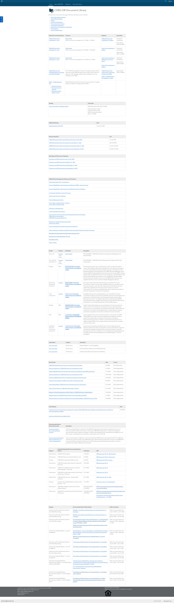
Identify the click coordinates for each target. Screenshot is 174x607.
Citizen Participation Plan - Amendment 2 (59, 182)
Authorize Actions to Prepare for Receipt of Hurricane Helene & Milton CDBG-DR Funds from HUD (73, 398)
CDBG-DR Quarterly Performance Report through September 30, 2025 (66, 149)
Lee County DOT (53, 345)
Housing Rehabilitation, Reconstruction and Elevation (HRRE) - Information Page (68, 185)
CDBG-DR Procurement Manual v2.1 (58, 218)
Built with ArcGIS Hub (7, 601)
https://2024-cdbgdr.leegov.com (25, 591)
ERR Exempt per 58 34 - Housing (104, 460)
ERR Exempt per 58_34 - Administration (106, 454)
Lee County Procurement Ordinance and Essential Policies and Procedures (67, 214)
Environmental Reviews (56, 30)
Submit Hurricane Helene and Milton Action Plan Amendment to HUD (66, 380)
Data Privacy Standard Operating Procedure (60, 221)
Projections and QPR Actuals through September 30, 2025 (63, 168)
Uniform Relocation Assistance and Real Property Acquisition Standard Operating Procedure (72, 230)
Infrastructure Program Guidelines (57, 196)
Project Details (68, 254)
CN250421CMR (69, 305)
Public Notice (69, 38)
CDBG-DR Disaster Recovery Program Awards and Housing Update (65, 365)
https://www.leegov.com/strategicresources (28, 589)
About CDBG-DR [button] (58, 4)
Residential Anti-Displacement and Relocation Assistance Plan (64, 233)
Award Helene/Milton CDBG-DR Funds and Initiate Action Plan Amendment (67, 384)
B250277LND (68, 294)
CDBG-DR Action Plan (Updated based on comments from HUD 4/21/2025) (56, 72)
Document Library (77, 4)
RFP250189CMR (69, 266)
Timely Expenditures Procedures (57, 211)
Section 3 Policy (53, 242)
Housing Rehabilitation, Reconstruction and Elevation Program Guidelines (67, 189)
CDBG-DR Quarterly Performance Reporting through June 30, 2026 (65, 139)
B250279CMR (68, 282)
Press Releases (54, 28)
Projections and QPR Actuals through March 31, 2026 (62, 162)
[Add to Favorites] (1, 17)
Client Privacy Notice (54, 223)
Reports (53, 20)
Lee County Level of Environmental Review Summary (54, 430)
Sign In (170, 1)
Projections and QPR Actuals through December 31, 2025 (63, 165)
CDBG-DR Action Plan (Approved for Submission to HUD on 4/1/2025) (108, 72)
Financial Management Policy (56, 200)
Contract (60, 254)
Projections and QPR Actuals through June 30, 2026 (61, 159)
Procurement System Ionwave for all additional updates (73, 268)
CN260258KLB (68, 314)
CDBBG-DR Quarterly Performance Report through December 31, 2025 (66, 145)
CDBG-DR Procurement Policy (56, 216)
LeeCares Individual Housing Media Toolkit (59, 416)
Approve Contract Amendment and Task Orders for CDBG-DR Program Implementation (70, 392)
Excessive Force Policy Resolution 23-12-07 (59, 236)
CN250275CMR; (69, 326)
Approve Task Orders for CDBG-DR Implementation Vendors (64, 388)
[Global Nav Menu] (1, 1)
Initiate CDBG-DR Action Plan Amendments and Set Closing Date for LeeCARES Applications (72, 371)
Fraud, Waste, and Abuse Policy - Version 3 (59, 203)
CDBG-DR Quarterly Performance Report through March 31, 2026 (65, 142)
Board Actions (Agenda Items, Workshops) (61, 27)
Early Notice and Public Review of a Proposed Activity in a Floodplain (90, 551)
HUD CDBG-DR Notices (57, 19)
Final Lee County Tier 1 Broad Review (106, 482)
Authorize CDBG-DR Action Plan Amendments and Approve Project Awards (67, 377)
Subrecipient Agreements (57, 25)
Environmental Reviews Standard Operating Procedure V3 (63, 226)
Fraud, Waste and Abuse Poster (56, 204)
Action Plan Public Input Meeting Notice (58, 106)
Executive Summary (56, 86)
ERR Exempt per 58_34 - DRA (104, 477)
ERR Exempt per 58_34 (102, 463)
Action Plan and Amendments (58, 17)
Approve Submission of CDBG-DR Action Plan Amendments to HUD (65, 368)
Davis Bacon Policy (53, 239)
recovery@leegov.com (22, 593)
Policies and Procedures (57, 22)
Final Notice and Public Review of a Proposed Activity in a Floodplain (90, 542)
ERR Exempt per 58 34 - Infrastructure (106, 457)
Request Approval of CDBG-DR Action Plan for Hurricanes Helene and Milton (68, 395)
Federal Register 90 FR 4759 (56, 126)
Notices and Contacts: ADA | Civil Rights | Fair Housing (118, 589)
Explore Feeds (157, 601)
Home (50, 4)
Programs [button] (67, 4)
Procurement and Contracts (58, 23)
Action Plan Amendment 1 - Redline (108, 59)
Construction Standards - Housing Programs (60, 193)
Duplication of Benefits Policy (56, 208)
